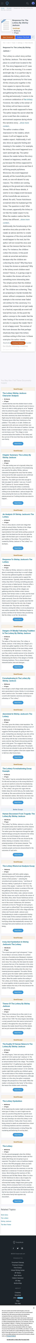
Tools (13, 43)
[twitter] (18, 1249)
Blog (17, 1301)
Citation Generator (18, 1278)
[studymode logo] (12, 3)
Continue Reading (18, 343)
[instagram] (22, 1249)
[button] (2, 2)
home (3, 8)
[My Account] (34, 3)
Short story (4, 1215)
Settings (20, 43)
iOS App (17, 1280)
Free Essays (18, 1268)
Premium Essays (17, 1265)
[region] (18, 1324)
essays (9, 8)
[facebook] (14, 1249)
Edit (8, 43)
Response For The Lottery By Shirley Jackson (20, 22)
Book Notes (18, 1275)
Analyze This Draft (23, 37)
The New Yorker (6, 1224)
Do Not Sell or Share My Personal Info (18, 1339)
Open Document (8, 37)
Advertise (18, 1295)
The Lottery (4, 1218)
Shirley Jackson (6, 1221)
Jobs (14, 1298)
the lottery (28, 99)
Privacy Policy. (11, 1336)
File (4, 43)
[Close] (34, 1308)
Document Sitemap (18, 1262)
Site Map (18, 1303)
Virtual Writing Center (18, 1270)
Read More (18, 443)
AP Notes (18, 1273)
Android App (18, 1283)
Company (18, 1292)
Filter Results (29, 43)
